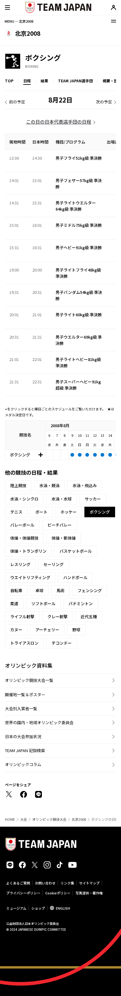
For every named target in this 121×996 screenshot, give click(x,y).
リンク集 (67, 882)
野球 (76, 630)
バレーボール (22, 525)
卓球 (39, 590)
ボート (41, 512)
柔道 (14, 603)
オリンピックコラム (23, 764)
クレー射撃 (57, 616)
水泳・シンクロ (24, 499)
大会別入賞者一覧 (21, 708)
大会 (23, 819)
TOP (9, 80)
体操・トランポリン (28, 551)
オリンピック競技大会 (49, 819)
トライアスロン (24, 643)
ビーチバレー (59, 525)
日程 (27, 80)
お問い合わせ (45, 882)
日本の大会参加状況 (23, 736)
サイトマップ (89, 882)
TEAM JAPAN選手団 (75, 80)
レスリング (20, 564)
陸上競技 (18, 485)
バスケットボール (76, 551)
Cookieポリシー (57, 892)
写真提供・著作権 (89, 892)
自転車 (16, 590)
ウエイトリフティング (30, 577)
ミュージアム (16, 908)
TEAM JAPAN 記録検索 (25, 750)
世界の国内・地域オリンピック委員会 (39, 722)
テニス (16, 512)
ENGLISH (63, 908)
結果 (44, 80)
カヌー (16, 630)
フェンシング (90, 590)
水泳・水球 (62, 499)
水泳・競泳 (49, 485)
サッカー (93, 499)
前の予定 (17, 102)
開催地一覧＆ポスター (25, 694)
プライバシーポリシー (23, 892)
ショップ (38, 908)
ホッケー (68, 512)
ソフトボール (43, 603)
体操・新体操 (64, 538)
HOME (10, 819)
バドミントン (81, 603)
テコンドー (62, 643)
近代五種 (89, 616)
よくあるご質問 (18, 882)
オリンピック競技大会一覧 (29, 680)
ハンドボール (75, 577)
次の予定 (104, 102)
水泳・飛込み (85, 485)
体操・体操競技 (24, 538)
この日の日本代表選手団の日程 (58, 121)
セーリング (53, 564)
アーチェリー (47, 630)
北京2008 (79, 819)
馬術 (60, 590)
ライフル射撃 (22, 616)
